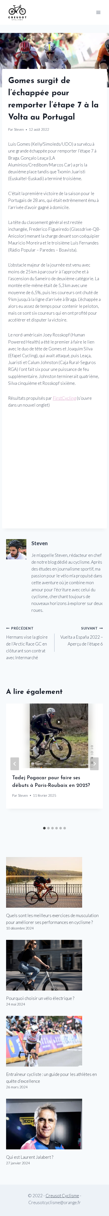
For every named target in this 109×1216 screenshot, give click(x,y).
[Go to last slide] (14, 763)
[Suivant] (94, 763)
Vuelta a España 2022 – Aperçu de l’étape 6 (81, 636)
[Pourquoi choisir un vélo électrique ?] (54, 965)
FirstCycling (64, 398)
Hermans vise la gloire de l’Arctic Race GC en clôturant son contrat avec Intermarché (27, 643)
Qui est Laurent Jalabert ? (29, 1157)
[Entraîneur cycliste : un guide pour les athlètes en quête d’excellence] (54, 1041)
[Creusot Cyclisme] (17, 12)
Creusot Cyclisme (62, 1195)
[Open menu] (98, 12)
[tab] (44, 828)
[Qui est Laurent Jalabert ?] (54, 1124)
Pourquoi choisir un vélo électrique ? (40, 998)
